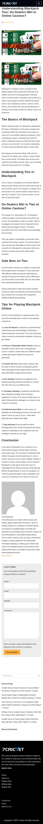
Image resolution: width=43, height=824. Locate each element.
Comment (8, 611)
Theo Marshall (9, 22)
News (4, 804)
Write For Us (6, 807)
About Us (5, 778)
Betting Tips (6, 787)
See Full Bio (6, 555)
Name (7, 582)
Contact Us (6, 801)
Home (4, 775)
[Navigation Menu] (38, 3)
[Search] (38, 675)
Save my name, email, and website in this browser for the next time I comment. (20, 645)
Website (7, 601)
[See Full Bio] (13, 555)
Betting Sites (7, 781)
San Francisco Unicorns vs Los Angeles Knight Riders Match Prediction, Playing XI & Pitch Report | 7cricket (21, 705)
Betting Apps (7, 784)
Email (6, 591)
